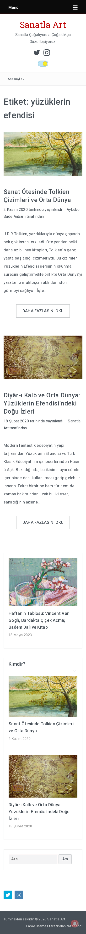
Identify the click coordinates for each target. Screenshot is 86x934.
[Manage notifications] (75, 923)
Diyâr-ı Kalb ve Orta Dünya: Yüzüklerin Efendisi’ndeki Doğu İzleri (42, 403)
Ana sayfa (15, 79)
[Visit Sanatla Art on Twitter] (36, 54)
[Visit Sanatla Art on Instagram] (46, 54)
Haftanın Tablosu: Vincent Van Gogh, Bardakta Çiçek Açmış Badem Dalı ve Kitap (39, 620)
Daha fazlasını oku (43, 310)
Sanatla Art (43, 24)
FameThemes (37, 926)
